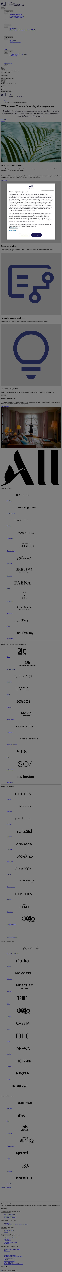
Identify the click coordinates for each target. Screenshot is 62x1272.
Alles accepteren (36, 235)
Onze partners (12, 230)
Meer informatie (14, 227)
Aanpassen (24, 235)
